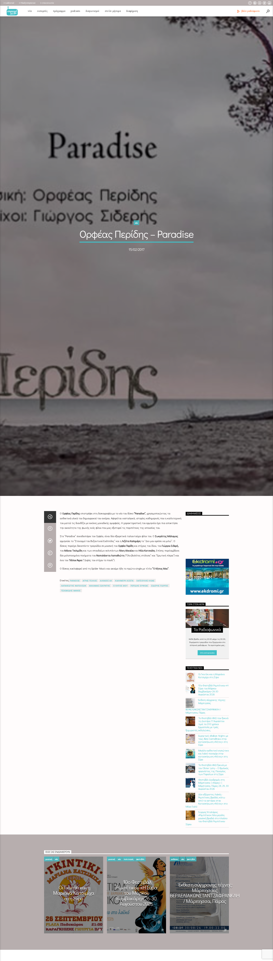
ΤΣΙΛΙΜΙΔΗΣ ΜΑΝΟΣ (71, 636)
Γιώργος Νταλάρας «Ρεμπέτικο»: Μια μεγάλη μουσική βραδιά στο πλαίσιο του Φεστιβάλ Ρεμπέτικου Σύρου (206, 863)
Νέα (30, 11)
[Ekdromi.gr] (207, 622)
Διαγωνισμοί (92, 11)
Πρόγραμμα (59, 11)
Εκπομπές (42, 11)
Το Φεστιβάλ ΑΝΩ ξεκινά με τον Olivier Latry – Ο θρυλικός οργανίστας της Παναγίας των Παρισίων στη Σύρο (213, 815)
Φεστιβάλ (140, 905)
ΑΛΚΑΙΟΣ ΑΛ (106, 626)
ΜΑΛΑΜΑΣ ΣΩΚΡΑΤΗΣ (99, 631)
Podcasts (75, 11)
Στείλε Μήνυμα (113, 11)
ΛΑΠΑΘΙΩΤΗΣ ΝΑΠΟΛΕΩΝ (73, 631)
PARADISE (75, 626)
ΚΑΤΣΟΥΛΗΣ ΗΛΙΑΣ (146, 626)
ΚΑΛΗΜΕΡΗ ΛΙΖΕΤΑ (124, 626)
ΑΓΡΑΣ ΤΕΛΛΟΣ (90, 626)
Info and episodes (207, 698)
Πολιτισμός (128, 905)
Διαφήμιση (132, 11)
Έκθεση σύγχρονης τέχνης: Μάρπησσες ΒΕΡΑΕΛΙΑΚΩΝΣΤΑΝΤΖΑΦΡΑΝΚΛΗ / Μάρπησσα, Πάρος (206, 752)
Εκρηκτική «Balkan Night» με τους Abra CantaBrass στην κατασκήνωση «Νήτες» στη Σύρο (213, 786)
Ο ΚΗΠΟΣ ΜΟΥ (120, 631)
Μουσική (48, 905)
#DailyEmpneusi (28, 3)
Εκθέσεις (174, 905)
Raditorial (9, 3)
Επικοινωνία (48, 3)
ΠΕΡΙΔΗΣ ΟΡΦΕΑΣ (139, 631)
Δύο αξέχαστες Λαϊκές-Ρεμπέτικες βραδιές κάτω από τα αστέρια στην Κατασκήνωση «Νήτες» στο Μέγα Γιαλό (207, 846)
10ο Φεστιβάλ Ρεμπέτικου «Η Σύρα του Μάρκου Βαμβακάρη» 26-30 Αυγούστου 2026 (213, 735)
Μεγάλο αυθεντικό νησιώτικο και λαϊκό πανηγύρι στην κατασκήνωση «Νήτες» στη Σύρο (213, 801)
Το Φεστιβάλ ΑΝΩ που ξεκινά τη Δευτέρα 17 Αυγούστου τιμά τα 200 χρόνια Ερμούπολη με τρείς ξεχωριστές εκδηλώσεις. (207, 769)
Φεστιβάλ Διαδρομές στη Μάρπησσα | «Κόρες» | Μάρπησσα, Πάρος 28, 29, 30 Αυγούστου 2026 (213, 830)
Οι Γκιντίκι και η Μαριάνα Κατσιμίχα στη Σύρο (211, 721)
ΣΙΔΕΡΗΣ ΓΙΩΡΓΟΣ (159, 631)
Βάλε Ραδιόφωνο (250, 11)
